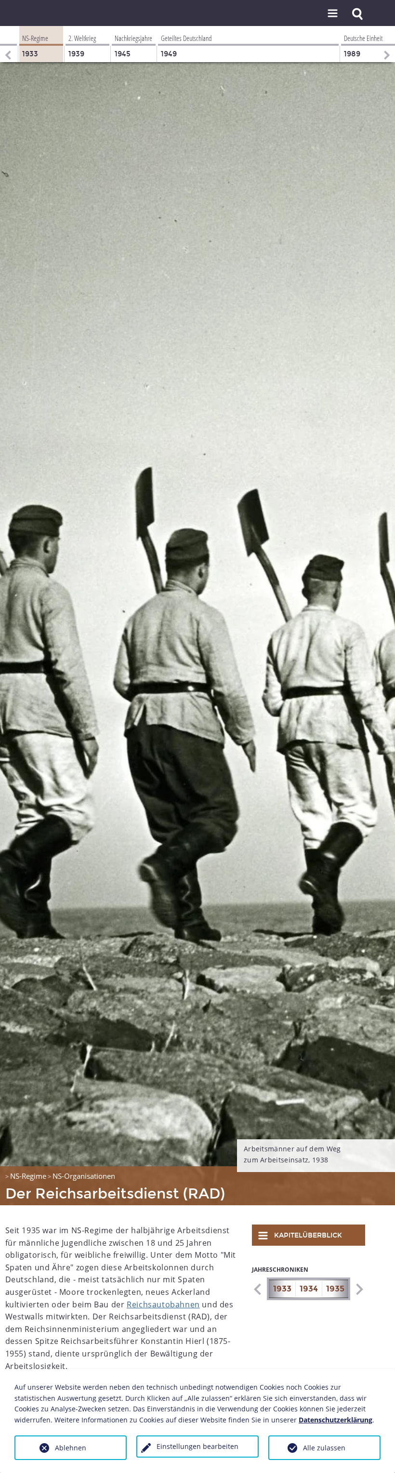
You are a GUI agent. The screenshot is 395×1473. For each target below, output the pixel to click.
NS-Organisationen (84, 1176)
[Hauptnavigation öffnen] (332, 13)
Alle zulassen (324, 1447)
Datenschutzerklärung (335, 1419)
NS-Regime (28, 1176)
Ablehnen (70, 1447)
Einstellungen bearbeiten (197, 1446)
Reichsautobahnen (163, 1304)
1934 (309, 1289)
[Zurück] (7, 44)
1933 (282, 1289)
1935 (335, 1289)
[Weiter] (388, 44)
